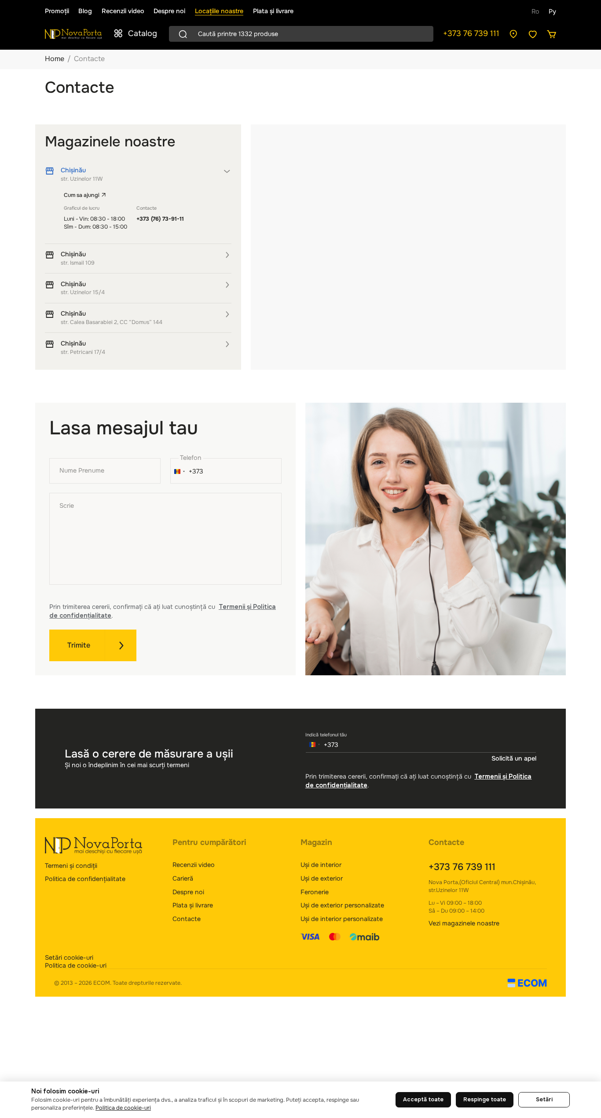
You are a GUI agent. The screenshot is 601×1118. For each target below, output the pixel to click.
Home (54, 59)
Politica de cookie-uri (75, 965)
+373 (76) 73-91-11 (160, 218)
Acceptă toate (423, 1099)
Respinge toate (484, 1099)
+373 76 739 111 (471, 33)
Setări (544, 1099)
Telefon (191, 458)
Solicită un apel (513, 758)
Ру (552, 11)
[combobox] (187, 471)
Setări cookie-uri (69, 957)
